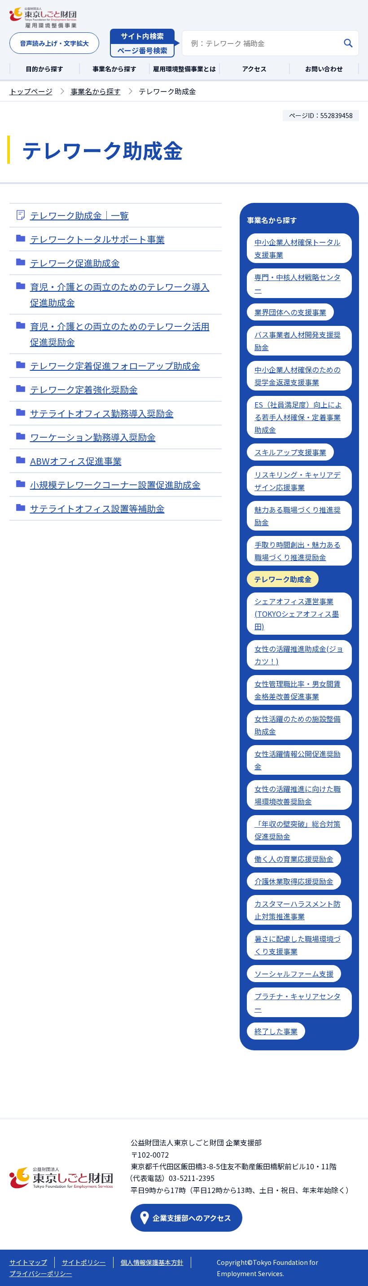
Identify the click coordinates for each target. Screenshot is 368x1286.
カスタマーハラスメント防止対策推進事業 (297, 910)
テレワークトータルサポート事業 (97, 239)
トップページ (31, 91)
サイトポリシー (84, 1262)
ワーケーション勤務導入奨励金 (93, 436)
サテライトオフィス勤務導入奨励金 (102, 413)
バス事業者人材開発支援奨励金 (297, 340)
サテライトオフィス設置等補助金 (97, 508)
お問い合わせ (324, 68)
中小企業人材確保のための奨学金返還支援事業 (297, 375)
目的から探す (44, 68)
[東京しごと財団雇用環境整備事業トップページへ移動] (43, 18)
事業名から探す (114, 68)
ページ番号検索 (142, 50)
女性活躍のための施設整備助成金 (297, 725)
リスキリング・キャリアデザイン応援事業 (297, 480)
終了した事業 (276, 1031)
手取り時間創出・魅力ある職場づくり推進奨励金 (297, 550)
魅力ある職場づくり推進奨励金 (297, 515)
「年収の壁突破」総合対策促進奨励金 (297, 830)
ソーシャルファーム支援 (293, 973)
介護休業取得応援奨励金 (293, 881)
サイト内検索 (142, 36)
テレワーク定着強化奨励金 (84, 389)
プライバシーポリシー (40, 1273)
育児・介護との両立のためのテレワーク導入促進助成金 (120, 294)
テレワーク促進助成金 (75, 262)
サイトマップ (28, 1262)
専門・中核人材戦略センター (297, 283)
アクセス (254, 68)
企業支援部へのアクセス (192, 1217)
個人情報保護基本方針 (152, 1262)
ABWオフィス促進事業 (76, 460)
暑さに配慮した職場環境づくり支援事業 (297, 945)
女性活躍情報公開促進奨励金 (297, 760)
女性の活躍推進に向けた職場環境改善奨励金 (297, 795)
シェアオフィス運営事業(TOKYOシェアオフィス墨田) (296, 614)
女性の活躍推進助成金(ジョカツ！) (298, 655)
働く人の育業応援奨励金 (293, 858)
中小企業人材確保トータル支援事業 (297, 248)
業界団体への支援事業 (290, 312)
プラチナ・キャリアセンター (297, 1002)
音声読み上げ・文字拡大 (54, 43)
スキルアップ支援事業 (290, 452)
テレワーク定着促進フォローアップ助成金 (115, 365)
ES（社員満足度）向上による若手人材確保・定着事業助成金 (298, 417)
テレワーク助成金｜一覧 (79, 215)
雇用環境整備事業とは (184, 68)
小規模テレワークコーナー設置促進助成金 (115, 484)
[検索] (348, 43)
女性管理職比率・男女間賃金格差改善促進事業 (297, 690)
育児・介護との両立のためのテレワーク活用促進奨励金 (120, 334)
